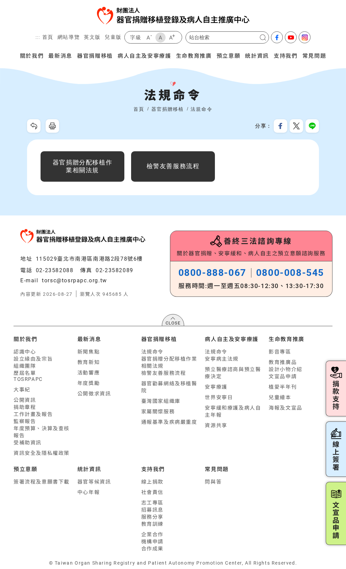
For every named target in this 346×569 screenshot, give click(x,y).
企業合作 (152, 535)
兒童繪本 (280, 397)
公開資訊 (25, 400)
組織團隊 (25, 366)
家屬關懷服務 (158, 412)
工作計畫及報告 (33, 414)
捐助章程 (25, 407)
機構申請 (152, 542)
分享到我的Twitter (296, 126)
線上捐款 (152, 482)
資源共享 (216, 425)
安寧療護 (216, 387)
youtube (291, 37)
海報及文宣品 (285, 408)
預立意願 (228, 55)
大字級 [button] (172, 37)
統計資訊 (257, 55)
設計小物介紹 (285, 369)
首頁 (47, 37)
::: (37, 37)
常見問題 (314, 55)
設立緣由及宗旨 (33, 359)
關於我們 (32, 55)
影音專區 (280, 352)
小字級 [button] (149, 37)
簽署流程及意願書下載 (42, 482)
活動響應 (88, 373)
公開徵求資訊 (94, 394)
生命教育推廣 (194, 55)
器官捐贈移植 (95, 55)
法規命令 (201, 109)
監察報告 (25, 421)
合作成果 (152, 549)
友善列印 (52, 126)
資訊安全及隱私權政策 (42, 453)
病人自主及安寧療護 (144, 55)
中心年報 (88, 492)
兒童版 (113, 37)
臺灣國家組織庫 (160, 401)
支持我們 (285, 55)
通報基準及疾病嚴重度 (169, 422)
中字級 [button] (160, 37)
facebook (277, 37)
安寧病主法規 (222, 359)
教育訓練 (152, 524)
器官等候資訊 (94, 482)
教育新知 (88, 362)
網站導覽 (68, 37)
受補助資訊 (28, 443)
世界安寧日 (219, 397)
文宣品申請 (283, 376)
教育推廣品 (283, 362)
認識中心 (25, 352)
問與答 (213, 482)
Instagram (305, 37)
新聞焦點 (88, 352)
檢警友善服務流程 (163, 373)
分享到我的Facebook (280, 126)
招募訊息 (152, 510)
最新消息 (60, 55)
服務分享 (152, 517)
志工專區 (152, 503)
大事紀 (22, 390)
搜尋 (263, 37)
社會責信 (152, 492)
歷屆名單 (25, 373)
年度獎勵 (88, 383)
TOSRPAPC (28, 379)
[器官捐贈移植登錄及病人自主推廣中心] (173, 15)
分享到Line (312, 126)
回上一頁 (34, 126)
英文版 (92, 37)
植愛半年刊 (283, 387)
